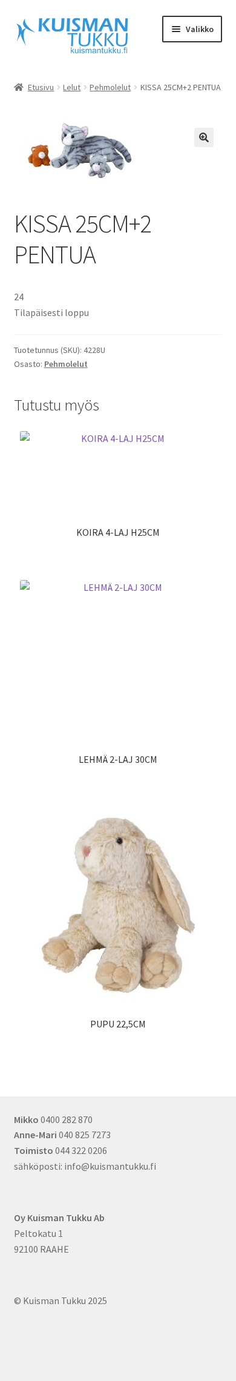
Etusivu (41, 87)
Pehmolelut (110, 87)
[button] (204, 137)
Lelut (71, 87)
